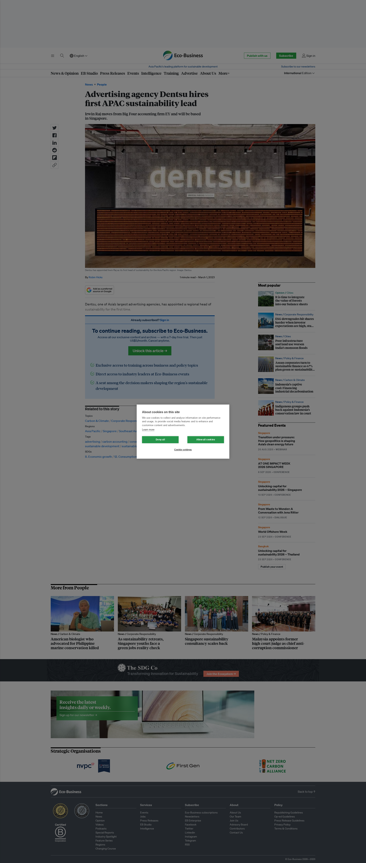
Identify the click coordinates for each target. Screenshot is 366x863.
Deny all (160, 439)
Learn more (148, 429)
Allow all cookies (205, 439)
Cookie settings (183, 449)
